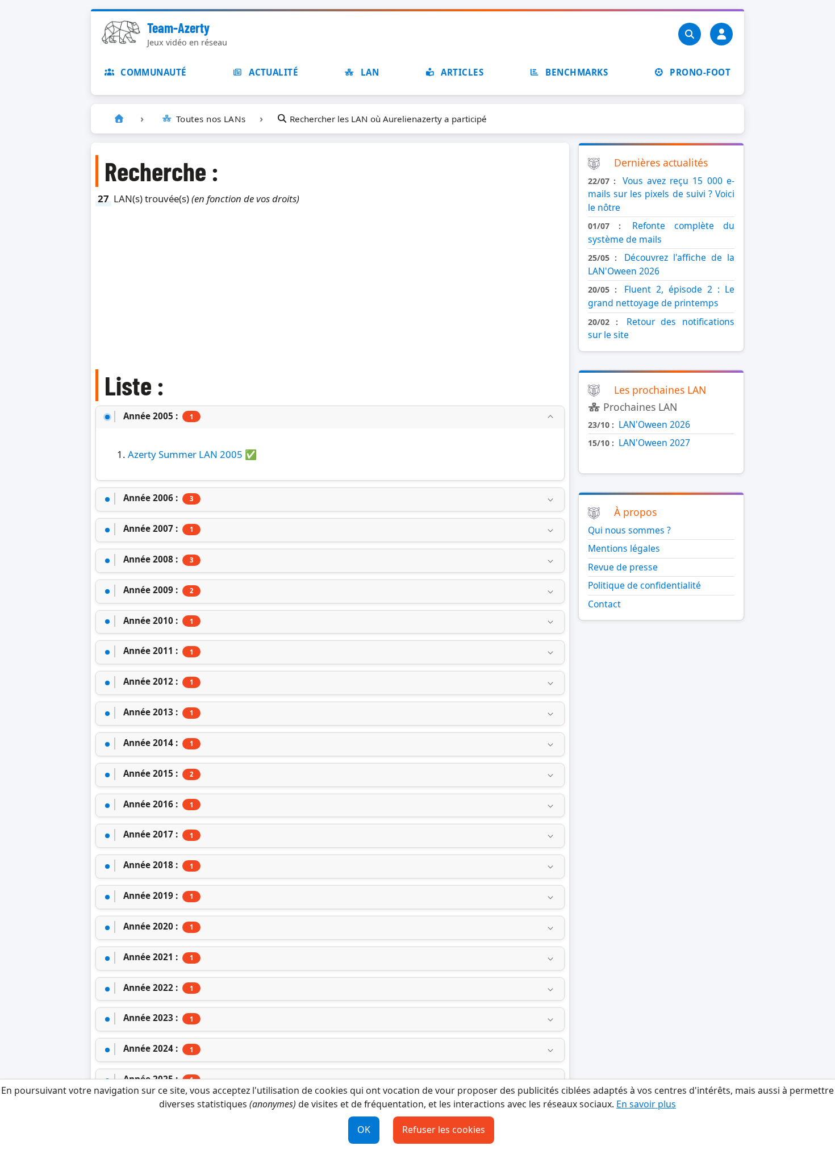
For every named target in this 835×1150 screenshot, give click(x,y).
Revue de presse (623, 567)
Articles (462, 72)
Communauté (153, 72)
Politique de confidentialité (644, 585)
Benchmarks (576, 72)
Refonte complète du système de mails (661, 232)
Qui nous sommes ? (629, 530)
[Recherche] (689, 34)
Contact (604, 604)
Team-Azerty (178, 27)
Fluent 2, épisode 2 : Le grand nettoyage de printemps (661, 296)
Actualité (273, 72)
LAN (370, 72)
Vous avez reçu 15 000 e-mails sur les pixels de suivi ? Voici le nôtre (661, 194)
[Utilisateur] (721, 34)
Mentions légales (624, 548)
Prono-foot (700, 72)
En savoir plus (646, 1104)
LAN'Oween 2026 (654, 424)
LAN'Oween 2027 (654, 442)
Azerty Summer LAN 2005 (185, 454)
